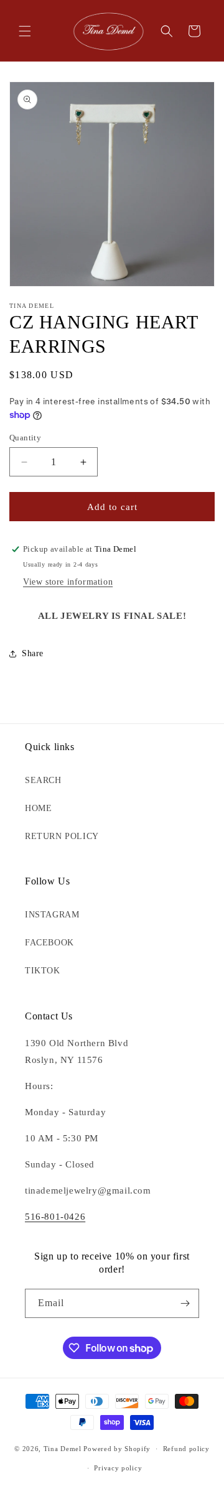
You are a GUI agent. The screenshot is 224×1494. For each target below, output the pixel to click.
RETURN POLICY (62, 836)
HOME (38, 808)
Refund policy (186, 1448)
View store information (68, 582)
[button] (25, 31)
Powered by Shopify (117, 1448)
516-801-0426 (55, 1217)
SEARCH (43, 780)
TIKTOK (42, 970)
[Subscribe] (184, 1303)
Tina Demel (63, 1448)
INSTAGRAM (52, 914)
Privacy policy (118, 1468)
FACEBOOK (49, 942)
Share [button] (33, 653)
